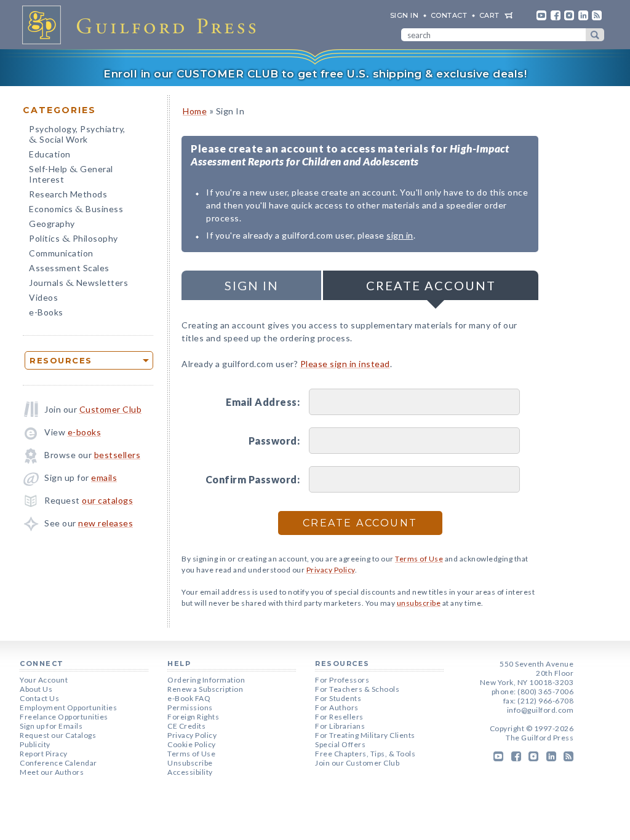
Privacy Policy (330, 569)
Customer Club (110, 409)
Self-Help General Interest (71, 174)
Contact (449, 15)
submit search (595, 34)
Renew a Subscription (205, 689)
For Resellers (339, 716)
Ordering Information (206, 679)
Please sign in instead (345, 364)
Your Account (44, 679)
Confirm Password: (252, 479)
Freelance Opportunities (64, 716)
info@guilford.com (540, 710)
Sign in (252, 285)
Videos (43, 297)
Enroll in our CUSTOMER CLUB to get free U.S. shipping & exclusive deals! (315, 74)
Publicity (35, 744)
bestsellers (117, 455)
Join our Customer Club (357, 762)
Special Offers (340, 744)
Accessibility (190, 772)
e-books (85, 432)
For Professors (342, 679)
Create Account (431, 285)
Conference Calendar (58, 762)
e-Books (46, 312)
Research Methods (68, 194)
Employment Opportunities (68, 707)
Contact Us (39, 698)
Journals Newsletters (78, 283)
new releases (105, 523)
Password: (274, 440)
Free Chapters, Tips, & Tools (365, 753)
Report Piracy (44, 753)
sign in (399, 235)
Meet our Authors (52, 772)
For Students (338, 698)
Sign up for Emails (51, 726)
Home (195, 111)
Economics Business (76, 210)
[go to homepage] (143, 24)
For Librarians (340, 726)
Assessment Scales (69, 268)
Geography (52, 223)
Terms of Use (419, 558)
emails (104, 477)
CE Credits (186, 726)
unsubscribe (419, 603)
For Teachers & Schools (357, 689)
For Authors (337, 707)
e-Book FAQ (188, 698)
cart (489, 15)
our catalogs (107, 500)
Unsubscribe (190, 762)
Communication (61, 253)
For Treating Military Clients (365, 735)
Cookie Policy (191, 744)
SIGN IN (404, 15)
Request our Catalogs (58, 735)
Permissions (190, 707)
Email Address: (263, 402)
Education (50, 154)
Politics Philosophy (73, 239)
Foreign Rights (193, 716)
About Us (36, 689)
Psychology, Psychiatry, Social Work (77, 135)
